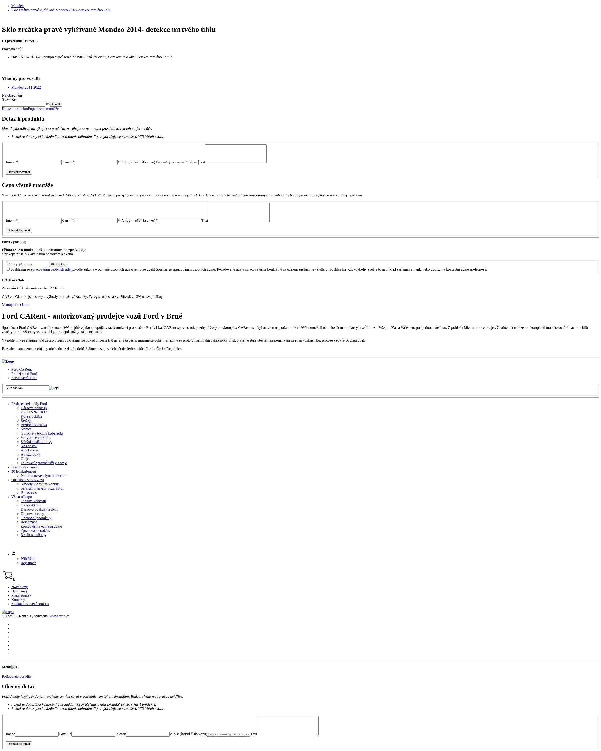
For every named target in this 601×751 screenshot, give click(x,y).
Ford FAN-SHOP (34, 412)
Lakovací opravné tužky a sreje (44, 463)
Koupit (55, 104)
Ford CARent (21, 369)
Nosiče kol (29, 446)
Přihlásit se (58, 264)
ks (47, 104)
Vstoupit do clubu (15, 305)
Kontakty (18, 600)
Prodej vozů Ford (24, 374)
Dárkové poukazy (34, 408)
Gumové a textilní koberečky (42, 433)
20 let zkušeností (23, 471)
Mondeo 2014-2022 (26, 87)
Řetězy (26, 421)
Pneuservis (29, 492)
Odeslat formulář (19, 172)
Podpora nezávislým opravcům (43, 476)
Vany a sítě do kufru (35, 438)
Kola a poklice (31, 416)
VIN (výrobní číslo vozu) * (138, 220)
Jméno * (12, 162)
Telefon (120, 734)
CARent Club (31, 505)
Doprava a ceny (32, 514)
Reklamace (29, 522)
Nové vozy (19, 587)
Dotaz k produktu (15, 109)
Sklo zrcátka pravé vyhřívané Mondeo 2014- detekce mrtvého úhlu (60, 10)
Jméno (10, 734)
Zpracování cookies (35, 531)
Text (202, 162)
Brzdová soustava (34, 425)
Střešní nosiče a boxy (36, 442)
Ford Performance (24, 467)
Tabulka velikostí (33, 501)
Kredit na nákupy (33, 535)
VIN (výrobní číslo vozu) (136, 162)
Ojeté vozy (19, 591)
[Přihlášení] (13, 554)
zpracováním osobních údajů (52, 269)
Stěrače (26, 429)
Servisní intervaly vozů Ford (42, 488)
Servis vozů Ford (24, 378)
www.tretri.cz (60, 616)
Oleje (25, 459)
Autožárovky (30, 454)
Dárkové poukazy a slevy (39, 509)
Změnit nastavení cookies (30, 604)
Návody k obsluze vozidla (40, 484)
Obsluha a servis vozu (27, 480)
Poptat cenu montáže (43, 109)
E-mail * (68, 162)
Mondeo (17, 6)
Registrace (28, 563)
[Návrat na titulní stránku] (8, 361)
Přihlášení (28, 559)
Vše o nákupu (21, 497)
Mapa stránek (21, 595)
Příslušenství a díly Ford (29, 404)
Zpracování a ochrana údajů (41, 526)
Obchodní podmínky (36, 518)
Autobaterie (29, 450)
